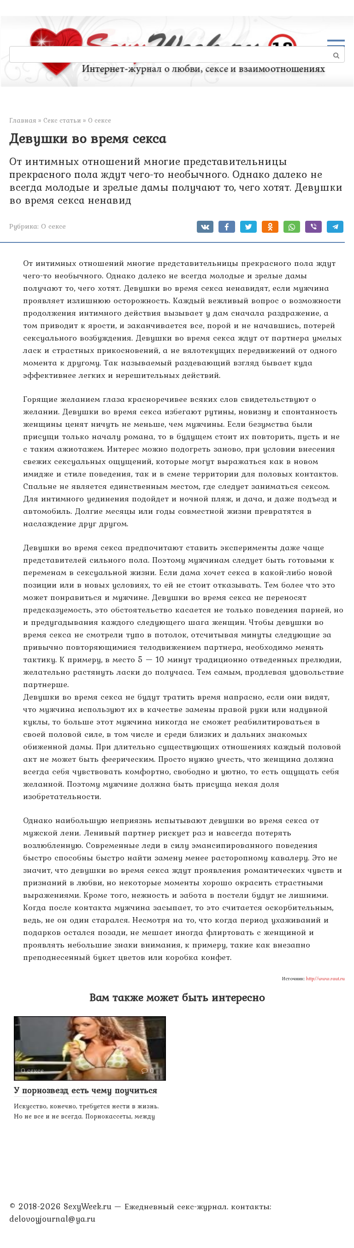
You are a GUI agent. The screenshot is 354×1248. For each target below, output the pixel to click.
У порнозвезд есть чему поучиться (85, 1089)
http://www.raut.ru (325, 978)
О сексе (53, 226)
